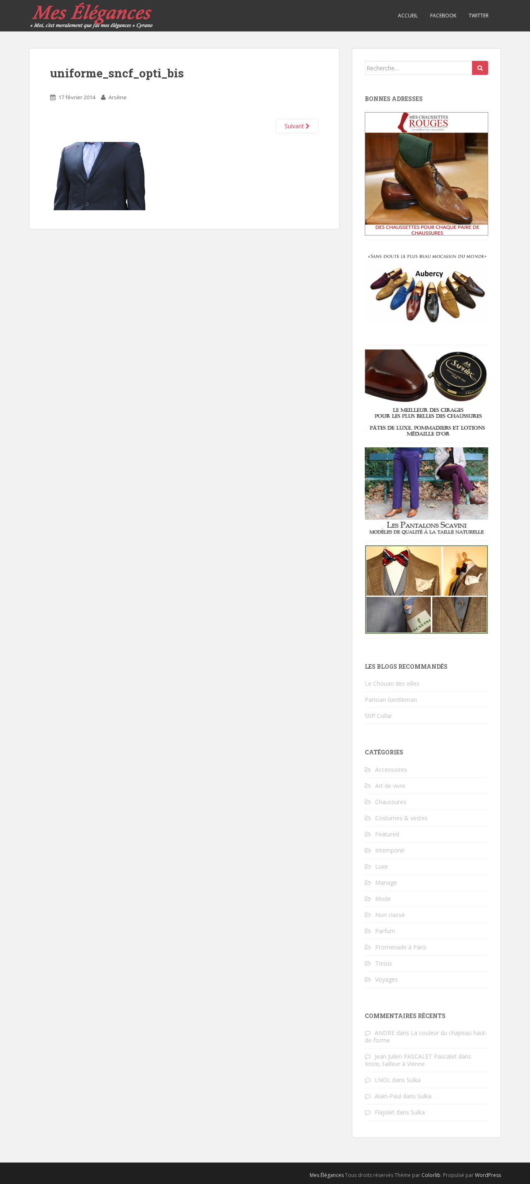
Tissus (383, 963)
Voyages (386, 979)
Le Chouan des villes (392, 683)
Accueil (408, 15)
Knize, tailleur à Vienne (395, 1064)
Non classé (390, 915)
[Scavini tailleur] (426, 589)
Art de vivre (390, 786)
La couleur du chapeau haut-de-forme (426, 1036)
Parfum (385, 931)
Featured (387, 834)
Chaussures (390, 802)
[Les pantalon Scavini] (426, 491)
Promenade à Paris (400, 947)
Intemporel (390, 850)
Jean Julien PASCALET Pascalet (416, 1056)
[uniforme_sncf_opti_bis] (97, 176)
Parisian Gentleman (391, 700)
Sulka (414, 1080)
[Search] (480, 68)
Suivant (295, 126)
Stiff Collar (378, 716)
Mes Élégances (327, 1175)
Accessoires (391, 769)
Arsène (117, 97)
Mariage (386, 882)
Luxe (381, 866)
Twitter (479, 15)
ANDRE (385, 1033)
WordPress (488, 1175)
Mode (383, 899)
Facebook (443, 15)
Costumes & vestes (401, 818)
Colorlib (431, 1175)
